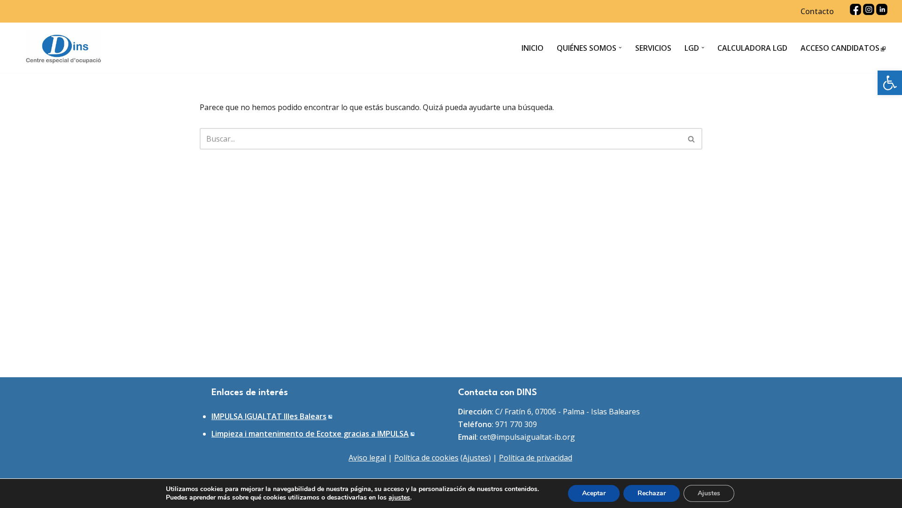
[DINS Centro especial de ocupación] (63, 47)
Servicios (653, 48)
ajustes (399, 497)
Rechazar (652, 493)
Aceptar (594, 493)
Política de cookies (426, 457)
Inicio (532, 48)
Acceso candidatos (840, 48)
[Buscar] (691, 139)
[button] (890, 83)
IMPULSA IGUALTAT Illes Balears (269, 416)
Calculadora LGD (752, 48)
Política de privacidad (535, 457)
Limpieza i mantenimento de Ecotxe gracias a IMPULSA (310, 434)
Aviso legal (367, 457)
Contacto (817, 11)
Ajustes (476, 457)
